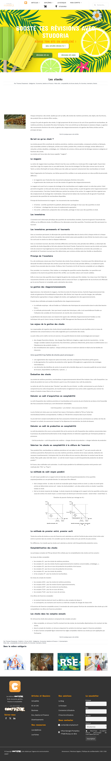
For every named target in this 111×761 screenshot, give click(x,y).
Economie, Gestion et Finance (45, 83)
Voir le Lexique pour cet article (69, 134)
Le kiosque (62, 706)
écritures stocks (73, 83)
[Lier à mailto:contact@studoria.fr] (59, 725)
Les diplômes (36, 730)
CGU (105, 751)
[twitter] (10, 718)
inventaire (89, 83)
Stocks (95, 83)
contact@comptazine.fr (69, 725)
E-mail (88, 715)
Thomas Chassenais (22, 83)
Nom (87, 708)
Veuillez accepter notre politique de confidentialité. (96, 732)
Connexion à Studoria (66, 710)
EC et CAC (35, 706)
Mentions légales (75, 751)
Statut (88, 723)
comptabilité (64, 83)
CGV (101, 751)
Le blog (61, 701)
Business (34, 710)
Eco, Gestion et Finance (40, 715)
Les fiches (35, 734)
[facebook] (6, 718)
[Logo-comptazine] (9, 4)
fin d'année (82, 83)
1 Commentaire (62, 641)
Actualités (35, 701)
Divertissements (37, 719)
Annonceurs (65, 751)
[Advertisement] (55, 97)
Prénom (88, 700)
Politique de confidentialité (90, 751)
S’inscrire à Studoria (66, 715)
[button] (4, 662)
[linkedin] (14, 718)
